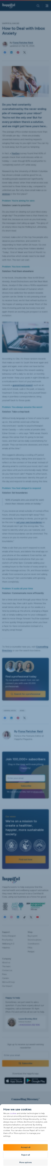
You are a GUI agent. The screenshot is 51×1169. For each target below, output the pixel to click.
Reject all (25, 1155)
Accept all (25, 1147)
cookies (13, 1113)
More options (25, 1162)
